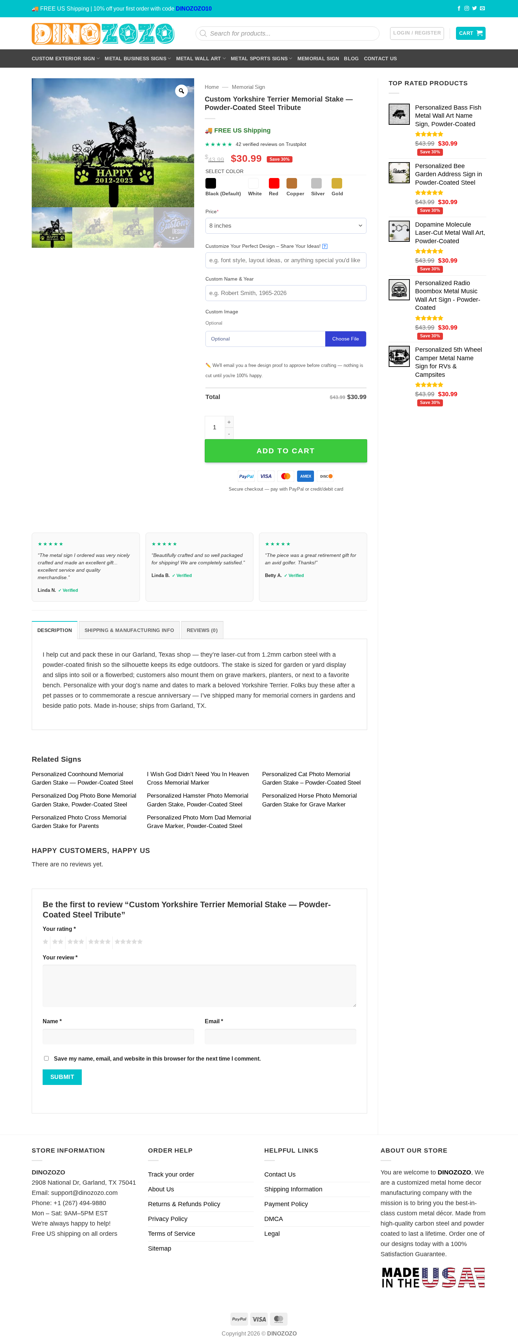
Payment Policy (286, 1204)
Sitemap (159, 1248)
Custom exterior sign (63, 58)
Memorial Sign (318, 58)
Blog (351, 58)
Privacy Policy (167, 1218)
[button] (417, 33)
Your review (60, 957)
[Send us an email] (482, 8)
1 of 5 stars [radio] (44, 943)
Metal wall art (198, 58)
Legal (272, 1233)
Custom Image (221, 311)
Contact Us (380, 58)
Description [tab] (54, 630)
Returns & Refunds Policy (184, 1204)
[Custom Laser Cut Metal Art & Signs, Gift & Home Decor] (103, 33)
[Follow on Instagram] (466, 8)
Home (212, 87)
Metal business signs (135, 58)
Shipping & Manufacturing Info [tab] (129, 630)
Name (52, 1021)
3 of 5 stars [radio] (74, 943)
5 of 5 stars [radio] (127, 943)
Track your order (171, 1174)
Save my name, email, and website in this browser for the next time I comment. (157, 1058)
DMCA (273, 1218)
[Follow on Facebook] (459, 8)
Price (222, 211)
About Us (161, 1189)
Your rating (59, 929)
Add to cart (286, 451)
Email (214, 1021)
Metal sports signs (259, 58)
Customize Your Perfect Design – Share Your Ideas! (265, 246)
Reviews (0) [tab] (202, 630)
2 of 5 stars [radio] (56, 943)
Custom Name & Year (229, 279)
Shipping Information (293, 1189)
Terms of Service (171, 1233)
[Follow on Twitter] (474, 8)
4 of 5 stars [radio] (98, 943)
